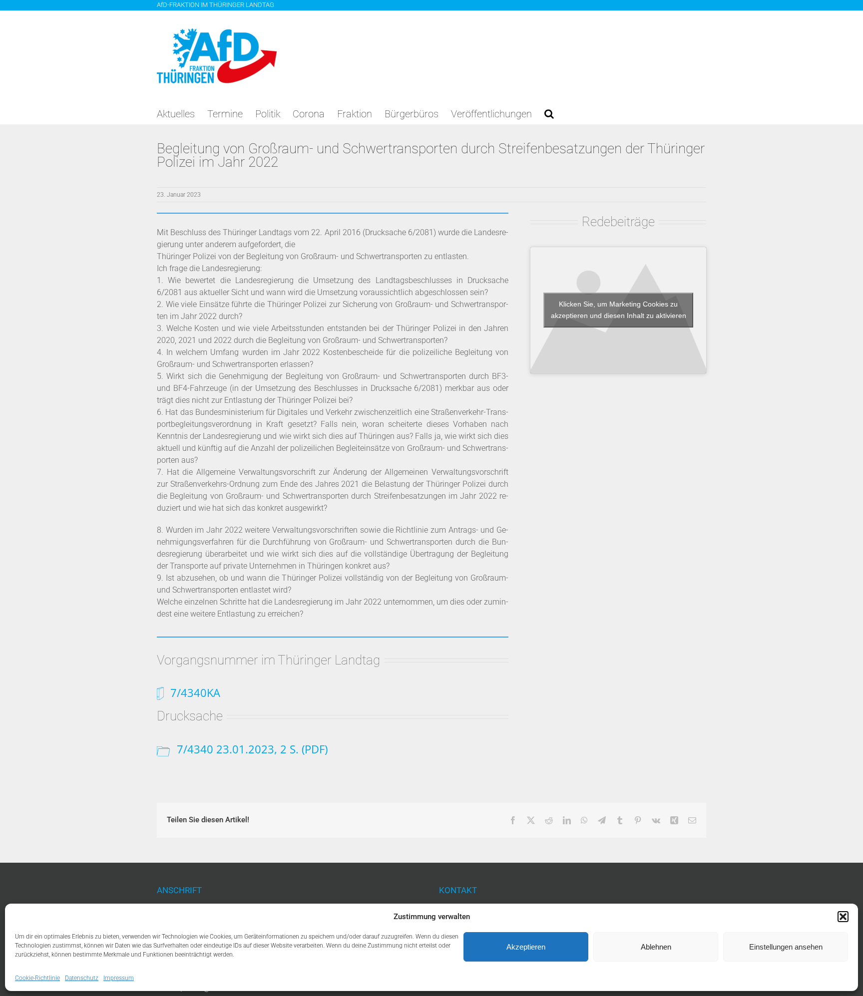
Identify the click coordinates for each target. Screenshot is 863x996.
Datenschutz (81, 978)
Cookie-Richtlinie (37, 978)
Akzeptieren (525, 947)
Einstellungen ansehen (786, 947)
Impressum (118, 978)
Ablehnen (656, 947)
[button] (843, 917)
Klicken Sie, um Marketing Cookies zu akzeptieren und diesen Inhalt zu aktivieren (618, 310)
